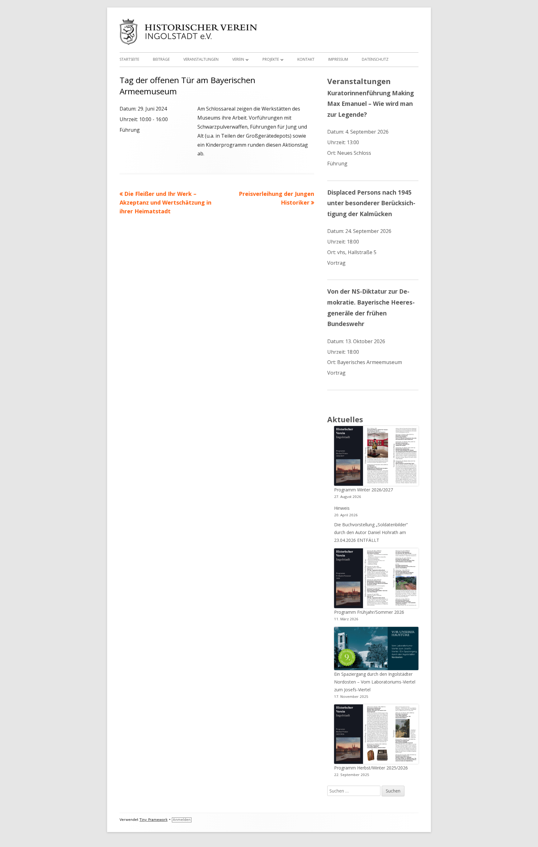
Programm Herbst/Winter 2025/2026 (371, 768)
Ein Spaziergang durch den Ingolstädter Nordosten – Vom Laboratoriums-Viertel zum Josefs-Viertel (374, 682)
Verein (238, 59)
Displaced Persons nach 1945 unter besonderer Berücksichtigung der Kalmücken (371, 203)
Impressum (338, 59)
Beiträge (161, 59)
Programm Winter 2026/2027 (363, 490)
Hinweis (342, 508)
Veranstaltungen (201, 59)
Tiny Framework (153, 820)
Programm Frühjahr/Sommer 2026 (369, 612)
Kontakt (305, 59)
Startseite (129, 59)
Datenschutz (375, 59)
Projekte (270, 59)
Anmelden (182, 820)
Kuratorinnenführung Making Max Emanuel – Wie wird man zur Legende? (370, 104)
